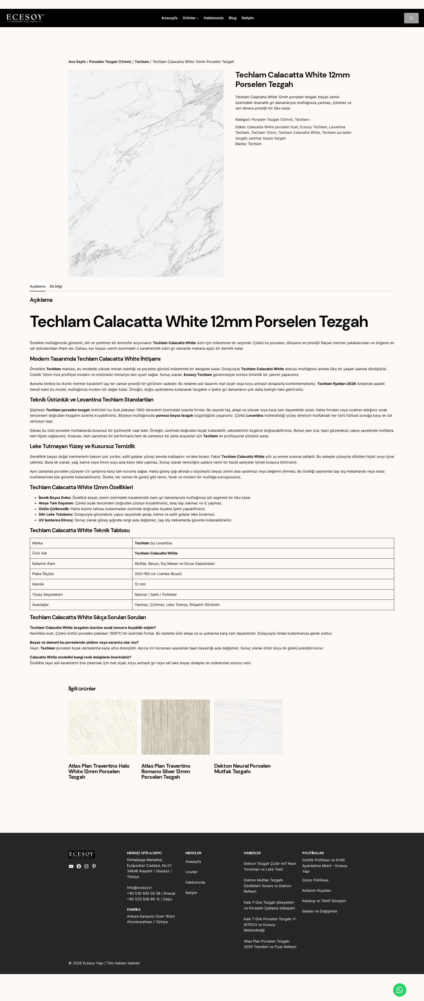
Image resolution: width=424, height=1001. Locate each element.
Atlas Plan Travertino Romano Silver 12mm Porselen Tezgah (165, 771)
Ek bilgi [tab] (56, 286)
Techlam (142, 61)
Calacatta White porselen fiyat (272, 127)
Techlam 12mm (263, 132)
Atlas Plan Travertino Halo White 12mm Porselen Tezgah (98, 771)
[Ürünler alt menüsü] (197, 18)
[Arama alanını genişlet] (411, 18)
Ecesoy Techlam (313, 127)
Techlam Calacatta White (299, 132)
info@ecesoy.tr (139, 887)
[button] (399, 990)
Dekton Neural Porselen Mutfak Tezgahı (242, 768)
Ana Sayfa (77, 61)
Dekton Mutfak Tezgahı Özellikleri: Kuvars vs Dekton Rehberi (267, 886)
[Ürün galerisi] (145, 173)
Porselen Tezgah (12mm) (110, 61)
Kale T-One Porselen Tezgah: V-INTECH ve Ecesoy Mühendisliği (270, 924)
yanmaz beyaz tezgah (267, 138)
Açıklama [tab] (37, 286)
